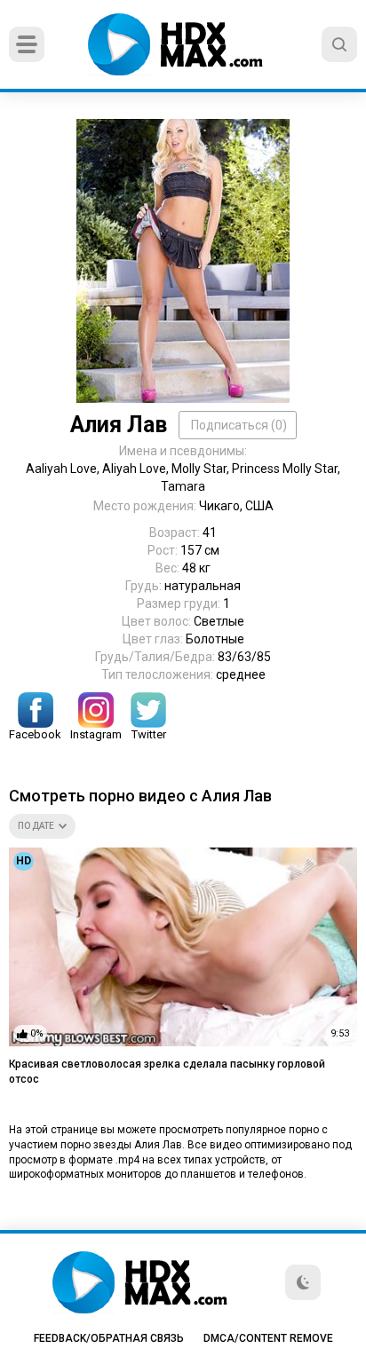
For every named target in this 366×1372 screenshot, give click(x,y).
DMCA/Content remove (268, 1338)
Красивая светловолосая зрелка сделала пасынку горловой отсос (167, 1071)
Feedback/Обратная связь (109, 1338)
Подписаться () (239, 425)
